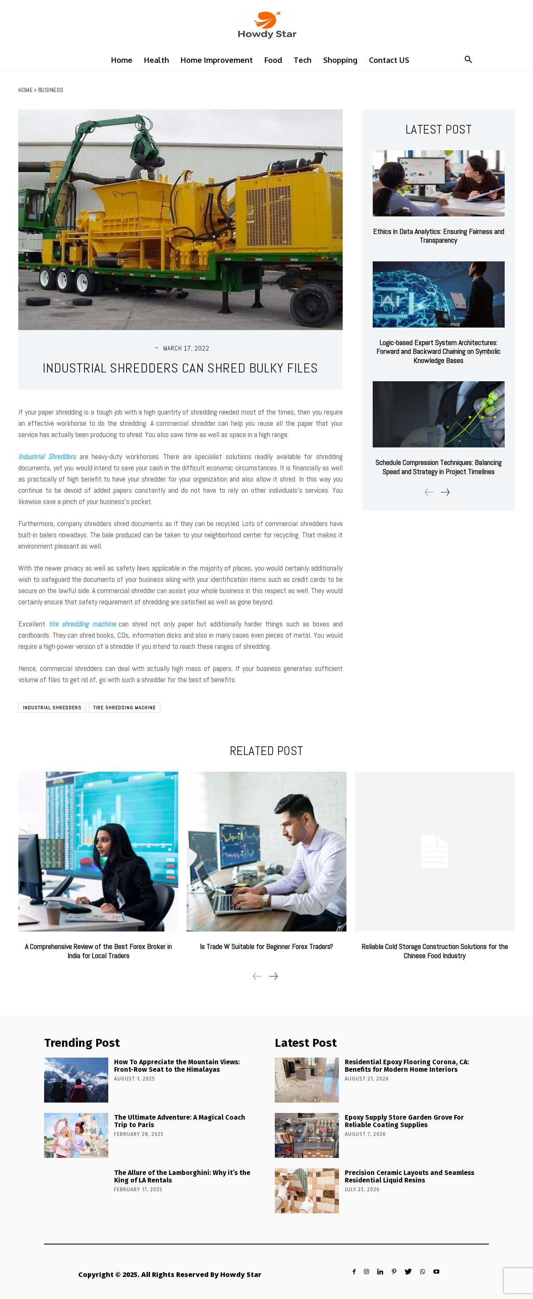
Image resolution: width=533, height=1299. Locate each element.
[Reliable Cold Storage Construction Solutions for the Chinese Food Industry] (435, 851)
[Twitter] (408, 1271)
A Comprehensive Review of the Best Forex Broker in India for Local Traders (98, 950)
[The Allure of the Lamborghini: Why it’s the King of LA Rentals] (76, 1190)
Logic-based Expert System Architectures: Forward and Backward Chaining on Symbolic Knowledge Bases (438, 351)
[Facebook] (354, 1271)
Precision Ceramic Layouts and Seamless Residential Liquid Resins (409, 1176)
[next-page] (444, 492)
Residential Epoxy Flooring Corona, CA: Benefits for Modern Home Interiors (407, 1065)
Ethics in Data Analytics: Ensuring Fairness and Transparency (438, 235)
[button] (468, 60)
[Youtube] (436, 1271)
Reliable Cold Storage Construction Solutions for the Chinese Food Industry (435, 950)
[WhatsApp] (422, 1271)
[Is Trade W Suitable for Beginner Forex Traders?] (266, 851)
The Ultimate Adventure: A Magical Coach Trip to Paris (179, 1121)
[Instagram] (366, 1271)
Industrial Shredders (52, 707)
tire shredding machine (124, 707)
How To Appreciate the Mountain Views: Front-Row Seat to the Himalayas (177, 1065)
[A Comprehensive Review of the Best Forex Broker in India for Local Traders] (98, 851)
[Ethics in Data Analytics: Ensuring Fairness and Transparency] (439, 183)
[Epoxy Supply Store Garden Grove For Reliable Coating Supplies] (307, 1135)
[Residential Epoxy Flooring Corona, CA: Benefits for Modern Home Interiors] (307, 1080)
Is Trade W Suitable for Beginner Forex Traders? (266, 946)
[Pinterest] (394, 1271)
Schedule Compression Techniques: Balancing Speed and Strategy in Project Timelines (439, 466)
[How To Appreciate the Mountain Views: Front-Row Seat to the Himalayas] (76, 1080)
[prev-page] (429, 492)
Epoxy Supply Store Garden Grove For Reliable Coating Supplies (404, 1121)
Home (25, 90)
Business (51, 90)
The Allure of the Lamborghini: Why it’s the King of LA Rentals (182, 1176)
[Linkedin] (380, 1271)
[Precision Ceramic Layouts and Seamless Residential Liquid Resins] (307, 1190)
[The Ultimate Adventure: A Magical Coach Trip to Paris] (76, 1135)
